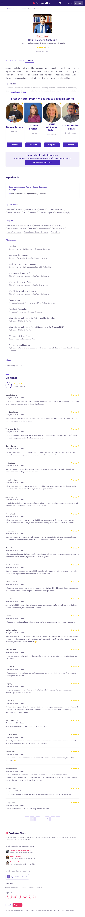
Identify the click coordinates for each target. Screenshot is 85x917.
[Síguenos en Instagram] (20, 897)
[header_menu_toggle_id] (2, 3)
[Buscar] (60, 3)
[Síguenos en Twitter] (12, 897)
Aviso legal (56, 910)
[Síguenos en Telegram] (29, 897)
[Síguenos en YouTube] (25, 897)
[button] (27, 819)
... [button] (42, 818)
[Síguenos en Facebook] (7, 897)
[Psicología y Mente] (42, 3)
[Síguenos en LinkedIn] (16, 897)
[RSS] (34, 897)
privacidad (64, 910)
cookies (71, 910)
